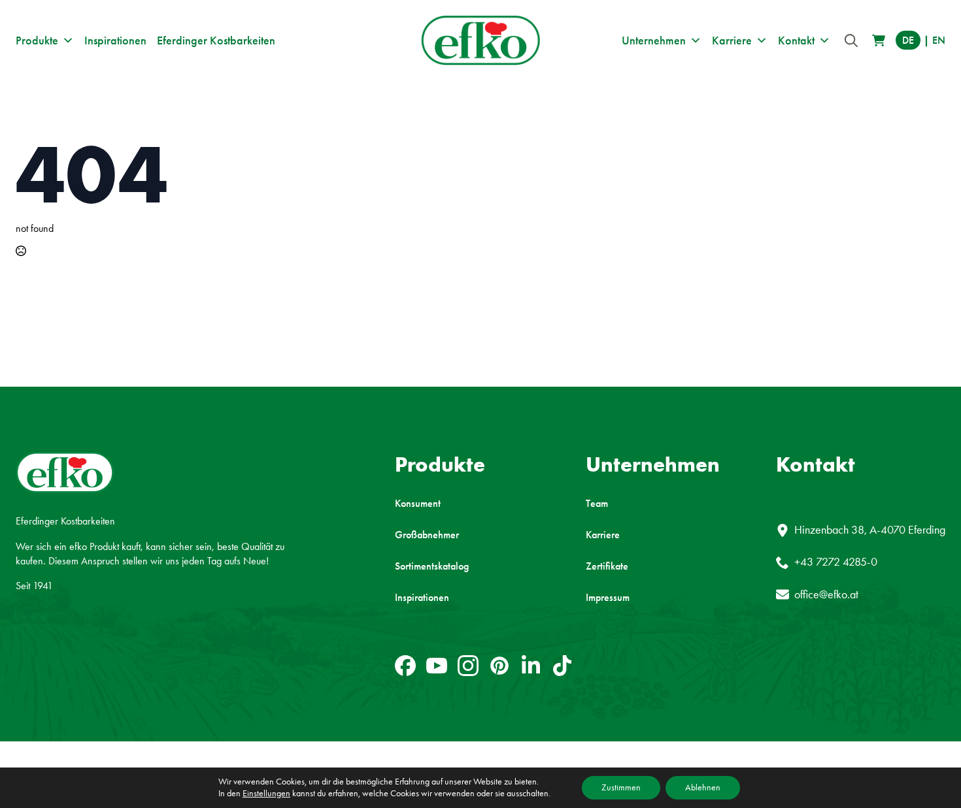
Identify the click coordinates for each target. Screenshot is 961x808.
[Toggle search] (851, 40)
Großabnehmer (427, 535)
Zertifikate (607, 566)
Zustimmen (621, 787)
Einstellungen (266, 793)
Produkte (37, 40)
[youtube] (436, 665)
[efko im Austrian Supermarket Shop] (878, 40)
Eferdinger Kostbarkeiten (216, 40)
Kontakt (796, 40)
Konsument (418, 503)
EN (938, 40)
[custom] (405, 665)
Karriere (732, 40)
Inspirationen (115, 40)
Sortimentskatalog (432, 566)
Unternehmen (654, 40)
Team (597, 503)
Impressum (608, 597)
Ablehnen (702, 787)
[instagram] (468, 665)
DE (908, 40)
